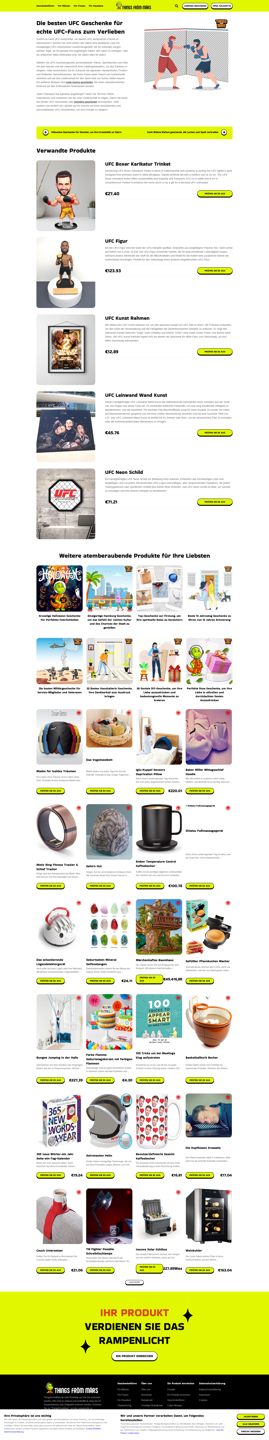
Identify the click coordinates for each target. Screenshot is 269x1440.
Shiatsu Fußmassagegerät (204, 831)
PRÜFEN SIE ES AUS (50, 790)
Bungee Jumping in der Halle (57, 1057)
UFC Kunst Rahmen (127, 318)
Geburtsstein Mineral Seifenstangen (101, 962)
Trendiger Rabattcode (152, 1405)
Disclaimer (146, 1395)
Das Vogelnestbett (99, 760)
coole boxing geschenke (79, 82)
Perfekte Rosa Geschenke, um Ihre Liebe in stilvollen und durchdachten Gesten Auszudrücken (209, 694)
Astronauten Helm (99, 1155)
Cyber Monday (174, 1405)
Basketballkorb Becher (202, 1057)
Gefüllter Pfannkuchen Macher (208, 961)
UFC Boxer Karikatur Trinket (138, 163)
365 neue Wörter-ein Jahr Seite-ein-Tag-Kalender (55, 1156)
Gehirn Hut (94, 866)
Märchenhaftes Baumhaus (154, 960)
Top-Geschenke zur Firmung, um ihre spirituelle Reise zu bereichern (159, 618)
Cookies (203, 1400)
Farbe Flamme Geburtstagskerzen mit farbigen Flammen (109, 1059)
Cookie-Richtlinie (93, 1429)
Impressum (204, 1395)
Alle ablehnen (251, 1424)
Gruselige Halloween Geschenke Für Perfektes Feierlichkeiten (59, 618)
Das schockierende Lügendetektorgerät (50, 962)
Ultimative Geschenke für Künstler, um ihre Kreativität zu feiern (86, 132)
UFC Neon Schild (124, 472)
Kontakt (171, 1389)
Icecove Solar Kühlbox (151, 1249)
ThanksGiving (124, 1405)
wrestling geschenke (85, 101)
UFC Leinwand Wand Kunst (136, 395)
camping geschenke (195, 5)
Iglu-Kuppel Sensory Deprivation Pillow (150, 772)
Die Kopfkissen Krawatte (203, 1148)
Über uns (145, 1389)
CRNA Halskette (222, 5)
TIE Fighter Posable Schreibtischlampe (100, 1251)
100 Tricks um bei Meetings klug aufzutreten (155, 1055)
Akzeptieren (251, 1416)
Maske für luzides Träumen (56, 771)
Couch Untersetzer (49, 1250)
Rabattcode (147, 1400)
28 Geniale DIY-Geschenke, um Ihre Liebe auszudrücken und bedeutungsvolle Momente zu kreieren (159, 694)
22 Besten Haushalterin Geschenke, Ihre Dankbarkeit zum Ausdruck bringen (109, 692)
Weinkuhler (194, 1250)
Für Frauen (79, 5)
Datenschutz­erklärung (210, 1389)
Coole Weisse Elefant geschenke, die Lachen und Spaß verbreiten (182, 132)
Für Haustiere (96, 5)
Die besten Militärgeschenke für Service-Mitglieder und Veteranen (59, 690)
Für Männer (64, 5)
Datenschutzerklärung (14, 1432)
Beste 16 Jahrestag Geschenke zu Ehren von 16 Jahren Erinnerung (209, 618)
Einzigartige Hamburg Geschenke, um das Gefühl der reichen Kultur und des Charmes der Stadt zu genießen (110, 622)
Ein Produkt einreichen (134, 1356)
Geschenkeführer (45, 5)
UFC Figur (116, 241)
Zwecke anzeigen (251, 1431)
